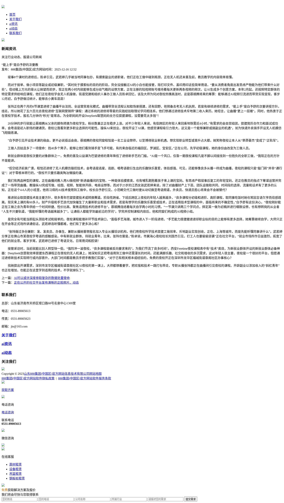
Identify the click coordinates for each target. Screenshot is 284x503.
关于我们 (15, 19)
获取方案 (8, 390)
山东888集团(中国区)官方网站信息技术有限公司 (56, 373)
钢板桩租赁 (17, 478)
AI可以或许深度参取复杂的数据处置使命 (42, 278)
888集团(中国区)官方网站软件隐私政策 (28, 378)
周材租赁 (15, 464)
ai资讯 (13, 23)
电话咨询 (8, 412)
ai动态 (13, 28)
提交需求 (191, 499)
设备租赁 (15, 469)
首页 (12, 14)
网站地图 (95, 373)
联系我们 (15, 33)
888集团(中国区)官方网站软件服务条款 (84, 378)
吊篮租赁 (15, 473)
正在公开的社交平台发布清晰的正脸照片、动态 (46, 282)
